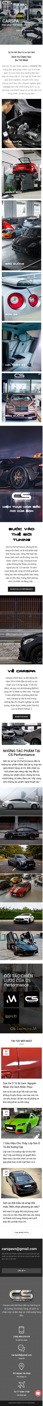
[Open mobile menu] (38, 3)
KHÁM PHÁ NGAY (21, 706)
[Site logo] (7, 3)
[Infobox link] (21, 491)
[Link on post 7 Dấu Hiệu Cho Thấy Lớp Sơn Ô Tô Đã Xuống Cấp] (21, 1111)
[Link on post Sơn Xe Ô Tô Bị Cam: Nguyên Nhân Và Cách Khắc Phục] (21, 1051)
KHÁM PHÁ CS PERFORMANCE (21, 578)
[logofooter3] (21, 1284)
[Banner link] (20, 125)
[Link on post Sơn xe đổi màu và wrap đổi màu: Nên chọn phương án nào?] (21, 1171)
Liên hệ (20, 1259)
